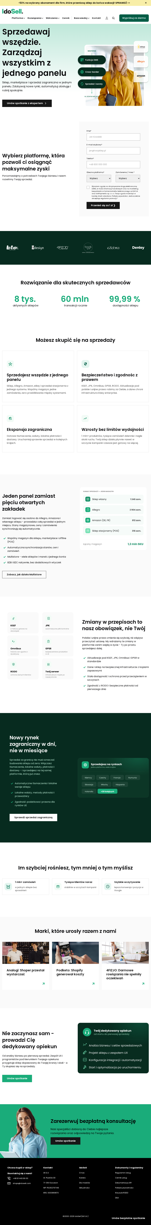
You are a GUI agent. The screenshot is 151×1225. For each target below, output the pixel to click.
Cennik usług (121, 1178)
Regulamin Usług (123, 1173)
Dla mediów (84, 1183)
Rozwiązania (34, 18)
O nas (81, 1173)
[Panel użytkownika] (107, 18)
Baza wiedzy (80, 18)
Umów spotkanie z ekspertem (25, 103)
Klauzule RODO (121, 1192)
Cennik (65, 18)
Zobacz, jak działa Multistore (24, 574)
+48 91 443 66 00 (20, 1178)
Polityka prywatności (124, 1187)
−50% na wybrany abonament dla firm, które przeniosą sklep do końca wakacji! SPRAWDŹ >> (74, 3)
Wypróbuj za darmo (134, 18)
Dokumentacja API (123, 1183)
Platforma (17, 18)
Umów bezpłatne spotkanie (128, 1218)
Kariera (82, 1178)
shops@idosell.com (22, 1183)
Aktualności (84, 1187)
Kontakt (96, 18)
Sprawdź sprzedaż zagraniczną (33, 817)
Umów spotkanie (17, 1078)
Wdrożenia (52, 18)
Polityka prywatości (120, 196)
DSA (117, 1197)
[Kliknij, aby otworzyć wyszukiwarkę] (113, 18)
